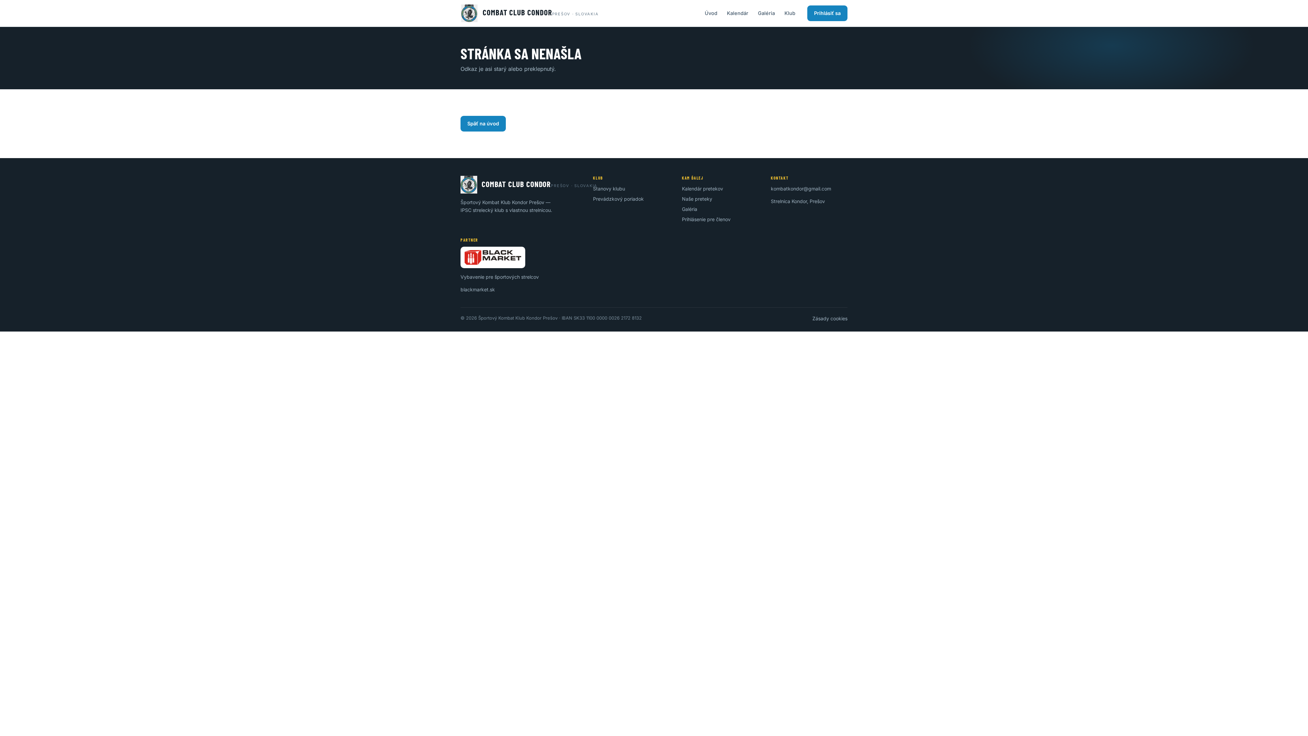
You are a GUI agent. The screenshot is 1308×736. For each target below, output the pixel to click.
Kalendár (737, 13)
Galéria (766, 13)
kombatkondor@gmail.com (801, 188)
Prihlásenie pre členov (706, 219)
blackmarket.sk (478, 289)
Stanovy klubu (609, 188)
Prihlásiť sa (827, 13)
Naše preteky (697, 199)
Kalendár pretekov (702, 188)
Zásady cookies (829, 318)
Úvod (711, 13)
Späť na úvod (483, 123)
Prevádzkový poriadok (618, 199)
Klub (789, 13)
